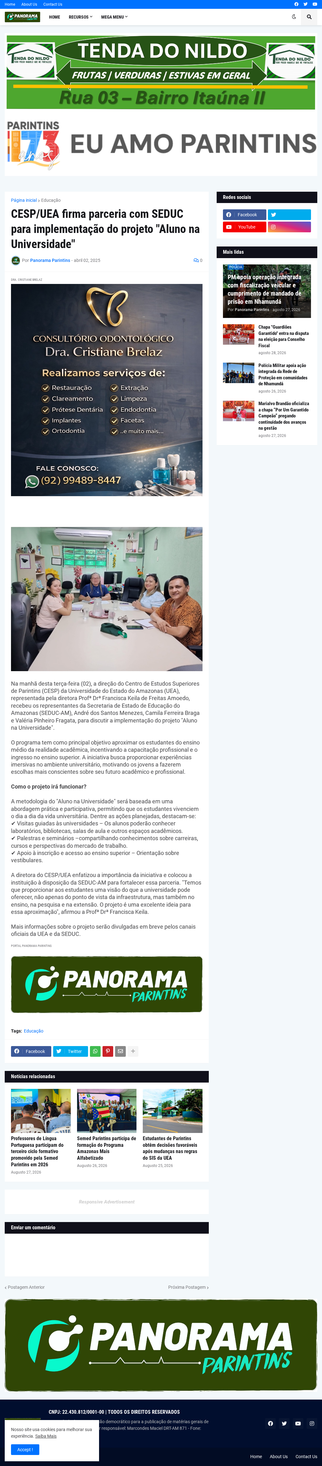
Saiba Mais (46, 1436)
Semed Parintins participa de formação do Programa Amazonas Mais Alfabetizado (106, 1148)
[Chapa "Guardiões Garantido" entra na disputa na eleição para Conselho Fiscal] (238, 334)
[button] (294, 17)
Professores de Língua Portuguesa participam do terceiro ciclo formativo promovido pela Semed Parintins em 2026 (37, 1151)
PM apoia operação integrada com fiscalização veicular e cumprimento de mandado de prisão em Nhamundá (265, 289)
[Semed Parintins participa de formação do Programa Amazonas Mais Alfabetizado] (107, 1111)
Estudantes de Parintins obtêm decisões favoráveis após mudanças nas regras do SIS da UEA (170, 1148)
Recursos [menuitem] (79, 17)
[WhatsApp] (95, 1051)
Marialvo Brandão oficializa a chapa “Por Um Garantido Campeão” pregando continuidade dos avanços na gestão (283, 416)
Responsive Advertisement (107, 1202)
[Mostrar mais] (133, 1051)
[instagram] (289, 227)
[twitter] (305, 4)
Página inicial (24, 200)
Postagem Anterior (26, 1287)
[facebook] (296, 4)
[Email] (120, 1051)
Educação (51, 200)
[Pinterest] (108, 1051)
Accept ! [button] (25, 1449)
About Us (29, 4)
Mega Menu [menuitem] (112, 17)
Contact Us (52, 4)
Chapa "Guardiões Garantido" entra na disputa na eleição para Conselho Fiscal (283, 336)
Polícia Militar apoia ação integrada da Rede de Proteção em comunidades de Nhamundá (283, 375)
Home (10, 4)
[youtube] (315, 4)
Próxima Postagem (187, 1287)
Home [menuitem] (54, 17)
